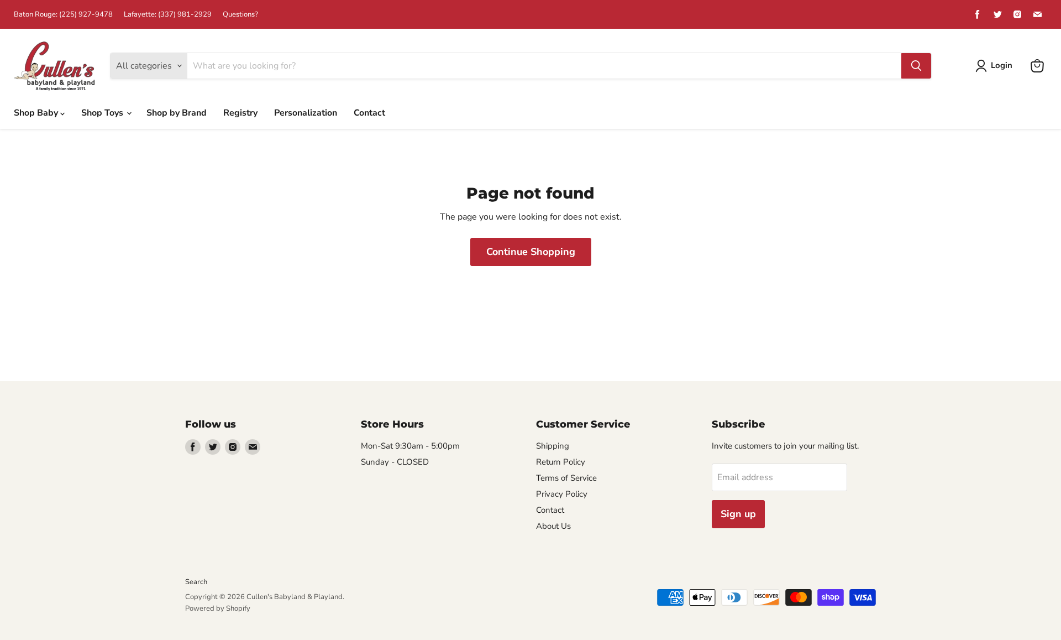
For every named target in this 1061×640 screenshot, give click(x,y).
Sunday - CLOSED (395, 461)
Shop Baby (37, 113)
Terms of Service (566, 477)
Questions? (240, 15)
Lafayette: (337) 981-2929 (168, 15)
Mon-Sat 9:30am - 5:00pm (410, 445)
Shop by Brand (176, 113)
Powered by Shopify (217, 608)
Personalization (305, 113)
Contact (369, 113)
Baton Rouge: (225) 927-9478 (63, 15)
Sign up (738, 514)
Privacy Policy (561, 493)
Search (196, 582)
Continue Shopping (530, 251)
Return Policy (560, 461)
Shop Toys (103, 113)
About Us (553, 526)
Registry (240, 113)
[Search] (916, 66)
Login (1001, 65)
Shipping (552, 445)
